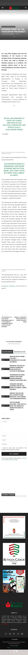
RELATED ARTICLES (7, 352)
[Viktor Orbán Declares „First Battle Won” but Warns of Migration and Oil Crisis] (5, 404)
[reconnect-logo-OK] (14, 504)
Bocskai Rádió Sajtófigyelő (8, 34)
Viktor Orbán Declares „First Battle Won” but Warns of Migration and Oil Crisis (18, 405)
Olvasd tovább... (5, 624)
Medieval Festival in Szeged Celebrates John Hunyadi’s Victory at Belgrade (17, 368)
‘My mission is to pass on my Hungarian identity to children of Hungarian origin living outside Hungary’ (7, 321)
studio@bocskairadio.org (15, 647)
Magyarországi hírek (13, 11)
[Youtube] (22, 633)
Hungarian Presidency (8, 286)
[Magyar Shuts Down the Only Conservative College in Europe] (5, 358)
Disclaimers (15, 639)
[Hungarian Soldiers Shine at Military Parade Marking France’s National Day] (5, 376)
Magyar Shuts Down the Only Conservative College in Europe (18, 359)
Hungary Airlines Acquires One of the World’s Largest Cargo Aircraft (18, 386)
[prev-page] (2, 413)
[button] (2, 8)
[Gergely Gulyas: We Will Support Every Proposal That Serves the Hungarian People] (5, 394)
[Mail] (10, 633)
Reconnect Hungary (8, 494)
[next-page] (5, 413)
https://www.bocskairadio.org (14, 343)
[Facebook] (5, 633)
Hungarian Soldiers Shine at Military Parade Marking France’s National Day (18, 377)
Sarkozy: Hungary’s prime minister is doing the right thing (20, 319)
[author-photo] (14, 339)
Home (2, 11)
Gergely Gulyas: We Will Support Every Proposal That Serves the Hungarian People (18, 395)
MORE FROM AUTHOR (19, 352)
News (6, 11)
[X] (18, 633)
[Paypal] (14, 633)
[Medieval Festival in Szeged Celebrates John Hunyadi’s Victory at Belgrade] (5, 367)
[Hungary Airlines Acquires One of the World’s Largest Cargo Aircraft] (5, 385)
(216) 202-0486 (15, 645)
